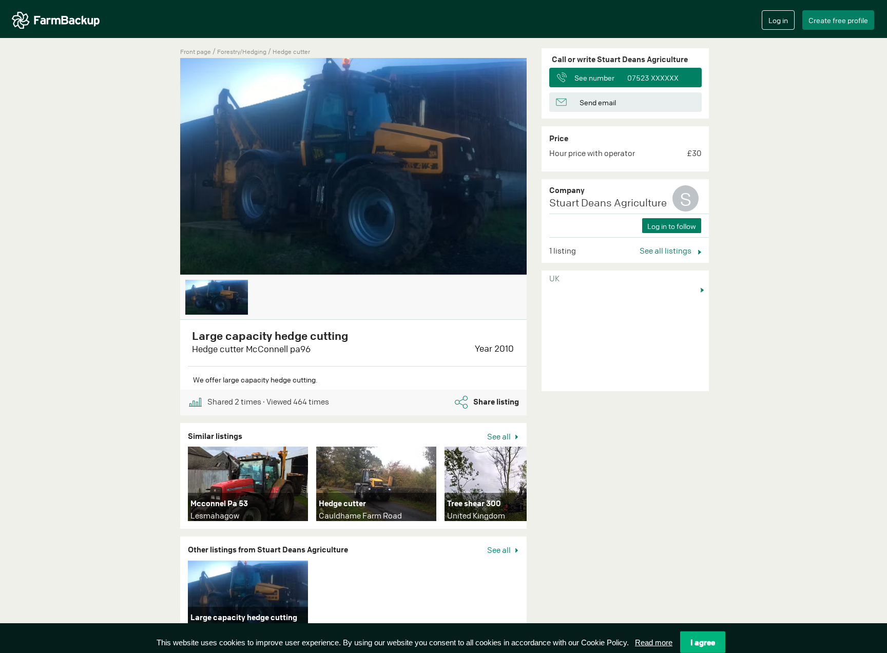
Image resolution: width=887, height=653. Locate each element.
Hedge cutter (291, 51)
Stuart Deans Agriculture (608, 202)
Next (542, 486)
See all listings (666, 250)
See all (499, 436)
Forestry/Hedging (242, 51)
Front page (195, 51)
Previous (165, 167)
